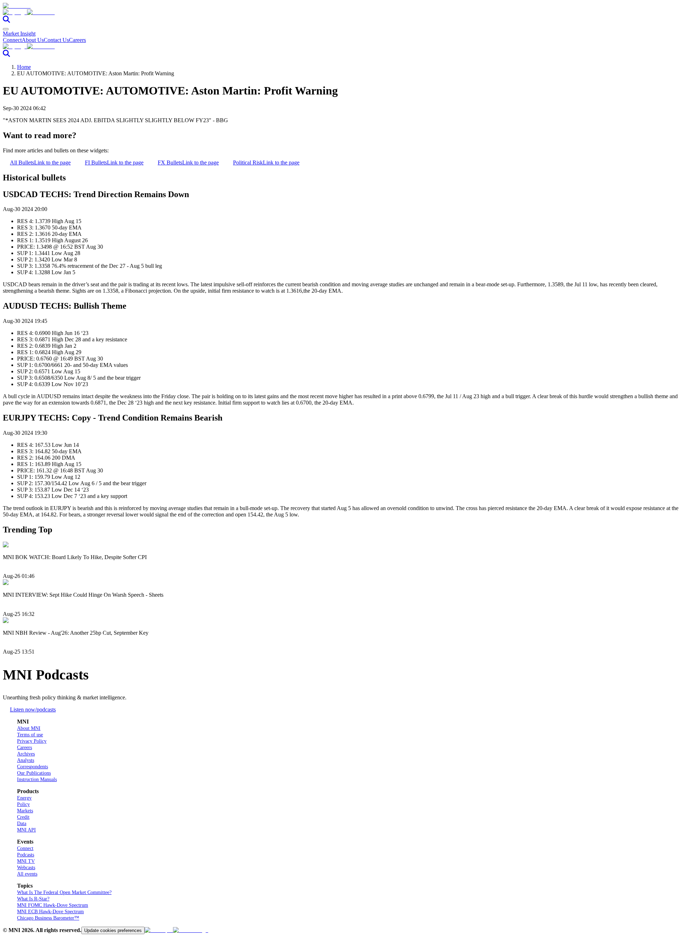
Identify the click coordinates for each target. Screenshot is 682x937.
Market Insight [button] (19, 34)
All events (27, 874)
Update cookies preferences (113, 930)
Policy (23, 804)
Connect (12, 40)
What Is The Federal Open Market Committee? (64, 892)
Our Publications (34, 773)
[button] (341, 12)
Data (21, 823)
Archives (26, 754)
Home (24, 67)
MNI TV (26, 861)
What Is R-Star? (33, 898)
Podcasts (25, 854)
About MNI (28, 728)
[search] (6, 21)
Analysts (25, 760)
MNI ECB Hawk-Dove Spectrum (50, 911)
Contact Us (56, 40)
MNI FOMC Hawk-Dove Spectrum (52, 905)
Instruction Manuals (37, 779)
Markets (25, 810)
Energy (24, 798)
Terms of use (30, 734)
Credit (23, 817)
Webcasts (26, 867)
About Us (33, 40)
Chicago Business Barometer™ (48, 918)
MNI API (26, 830)
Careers (77, 40)
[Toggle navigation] (6, 29)
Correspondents (32, 766)
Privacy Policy (32, 741)
